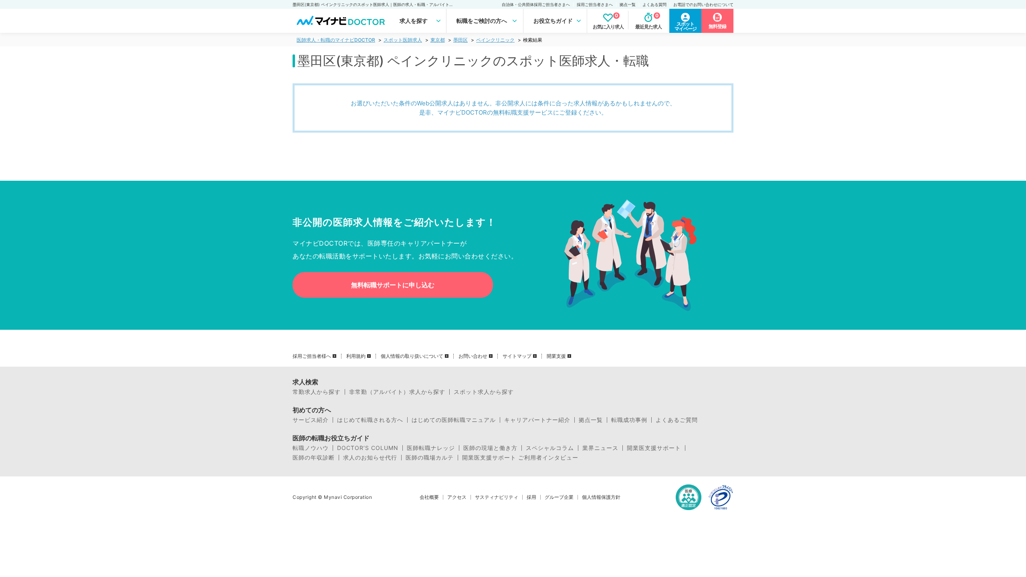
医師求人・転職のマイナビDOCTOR (336, 40)
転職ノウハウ (311, 448)
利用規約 (356, 356)
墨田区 (460, 40)
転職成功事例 (629, 420)
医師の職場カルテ (430, 457)
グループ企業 (559, 497)
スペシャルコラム (550, 448)
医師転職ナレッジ (431, 448)
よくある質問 (654, 4)
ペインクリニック (495, 40)
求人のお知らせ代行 (370, 457)
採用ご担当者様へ (312, 356)
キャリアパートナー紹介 (537, 420)
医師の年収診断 (314, 457)
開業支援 (556, 356)
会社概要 (429, 497)
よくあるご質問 (677, 420)
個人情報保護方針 (601, 497)
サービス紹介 (311, 420)
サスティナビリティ (496, 497)
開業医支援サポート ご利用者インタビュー (520, 457)
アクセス (457, 497)
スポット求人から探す (484, 392)
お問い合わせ (472, 356)
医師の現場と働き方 (490, 448)
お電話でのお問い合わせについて (703, 4)
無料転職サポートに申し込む (392, 285)
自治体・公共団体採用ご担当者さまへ (536, 4)
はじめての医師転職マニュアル (454, 420)
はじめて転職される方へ (370, 420)
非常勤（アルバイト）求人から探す (397, 392)
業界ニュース (600, 448)
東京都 (437, 40)
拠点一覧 (628, 4)
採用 (531, 497)
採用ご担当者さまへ (595, 4)
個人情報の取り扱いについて (412, 356)
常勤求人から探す (317, 392)
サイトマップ (517, 356)
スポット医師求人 (403, 40)
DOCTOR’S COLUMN (367, 448)
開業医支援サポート (654, 448)
